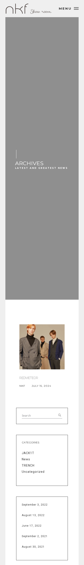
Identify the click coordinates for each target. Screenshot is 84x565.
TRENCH (28, 465)
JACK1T (28, 453)
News (26, 459)
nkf (22, 385)
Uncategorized (33, 471)
